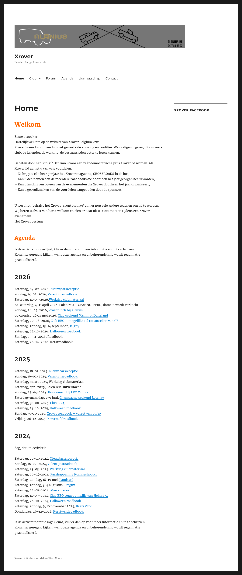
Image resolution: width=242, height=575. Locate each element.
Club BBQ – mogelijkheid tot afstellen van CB (84, 321)
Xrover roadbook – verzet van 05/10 (74, 413)
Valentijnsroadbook (62, 294)
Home (19, 78)
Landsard (66, 480)
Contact (111, 78)
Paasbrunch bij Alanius (66, 310)
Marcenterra (59, 490)
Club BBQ (57, 403)
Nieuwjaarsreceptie (64, 289)
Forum (51, 78)
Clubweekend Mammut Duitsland (83, 315)
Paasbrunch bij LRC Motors (68, 392)
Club (32, 78)
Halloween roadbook (65, 331)
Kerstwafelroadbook (62, 419)
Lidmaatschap (89, 78)
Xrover (24, 56)
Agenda (67, 78)
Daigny (74, 326)
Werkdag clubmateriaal (66, 299)
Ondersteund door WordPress (44, 558)
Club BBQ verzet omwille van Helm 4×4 (79, 495)
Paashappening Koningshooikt (73, 474)
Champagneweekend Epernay (82, 397)
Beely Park (84, 506)
